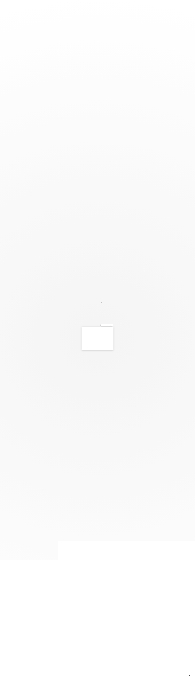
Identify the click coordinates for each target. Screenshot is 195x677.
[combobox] (190, 675)
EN (191, 675)
